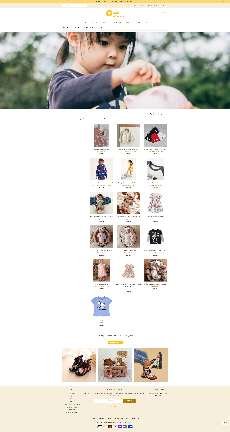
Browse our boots (115, 342)
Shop (128, 5)
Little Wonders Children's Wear (108, 422)
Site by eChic (120, 422)
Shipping (101, 419)
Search (93, 419)
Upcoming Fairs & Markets (72, 404)
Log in (150, 5)
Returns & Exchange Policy (115, 419)
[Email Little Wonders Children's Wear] (166, 12)
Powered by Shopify (129, 422)
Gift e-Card (135, 5)
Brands (104, 22)
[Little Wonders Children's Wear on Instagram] (163, 12)
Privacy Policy (135, 419)
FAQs (71, 401)
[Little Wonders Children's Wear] (115, 14)
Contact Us (143, 5)
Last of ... (130, 22)
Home (85, 22)
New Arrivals (117, 22)
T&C (127, 419)
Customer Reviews (71, 407)
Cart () (157, 5)
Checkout (164, 5)
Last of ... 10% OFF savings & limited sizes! (85, 27)
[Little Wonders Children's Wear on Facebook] (160, 12)
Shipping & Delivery (72, 412)
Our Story (72, 393)
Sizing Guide (72, 410)
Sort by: (150, 114)
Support (141, 22)
